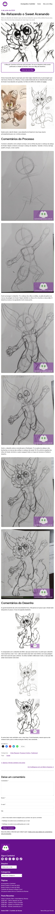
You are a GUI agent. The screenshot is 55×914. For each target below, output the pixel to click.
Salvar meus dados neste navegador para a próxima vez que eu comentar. (22, 817)
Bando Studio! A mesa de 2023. (10, 885)
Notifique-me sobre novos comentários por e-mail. (16, 820)
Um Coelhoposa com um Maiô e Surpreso (40, 767)
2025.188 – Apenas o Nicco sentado (12, 902)
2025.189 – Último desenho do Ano (11, 900)
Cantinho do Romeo (16, 910)
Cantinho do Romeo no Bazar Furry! (11, 889)
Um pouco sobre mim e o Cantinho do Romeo (14, 891)
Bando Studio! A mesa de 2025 (10, 887)
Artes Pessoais (14, 753)
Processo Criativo (25, 753)
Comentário (4, 780)
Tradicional (34, 753)
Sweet (8, 755)
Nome (3, 798)
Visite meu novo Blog (27, 70)
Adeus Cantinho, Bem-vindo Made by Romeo (14, 898)
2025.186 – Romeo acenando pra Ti (11, 906)
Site (2, 811)
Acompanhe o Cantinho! (8, 883)
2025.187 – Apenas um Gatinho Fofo (12, 904)
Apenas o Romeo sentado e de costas (14, 762)
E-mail (3, 804)
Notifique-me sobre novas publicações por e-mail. (15, 824)
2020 (44, 82)
